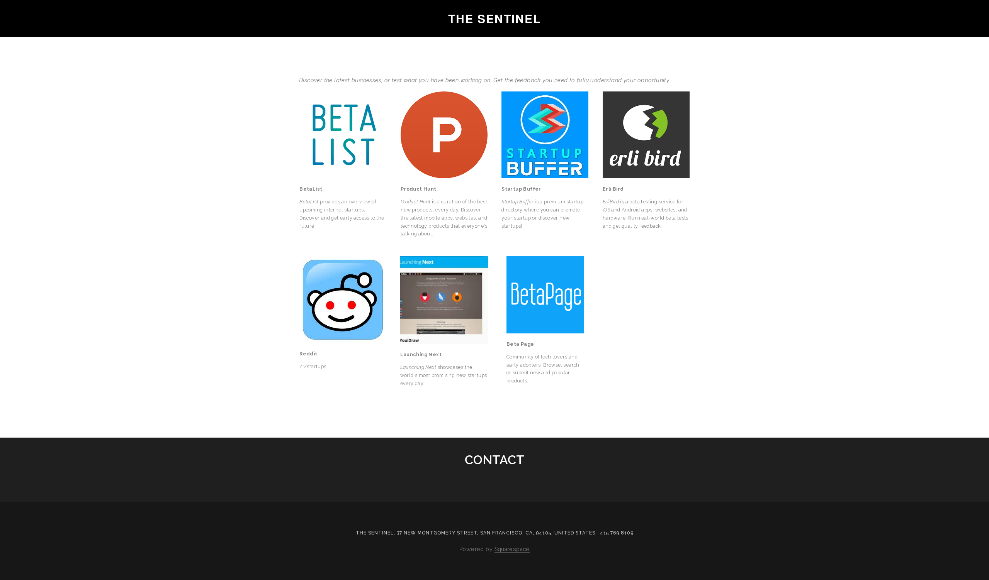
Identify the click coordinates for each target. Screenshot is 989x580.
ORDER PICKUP (165, 32)
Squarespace (512, 549)
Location (110, 32)
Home (39, 32)
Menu (71, 32)
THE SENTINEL (494, 18)
